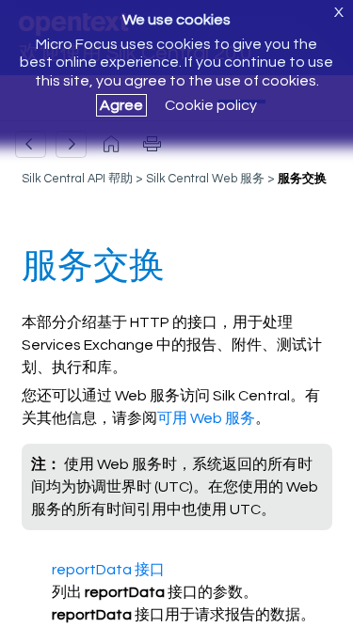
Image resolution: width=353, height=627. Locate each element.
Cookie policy (211, 105)
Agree (121, 105)
